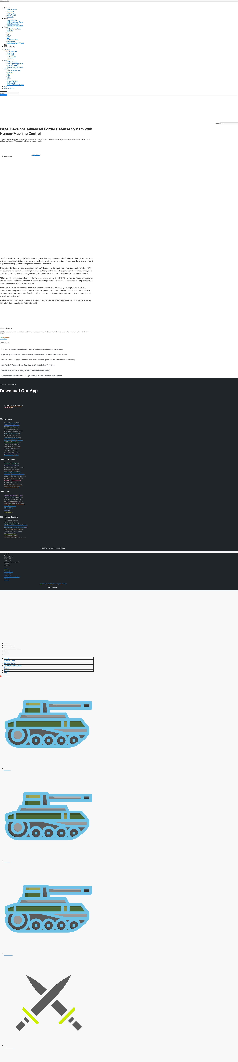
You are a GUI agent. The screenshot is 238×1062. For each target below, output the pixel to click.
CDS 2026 (10, 13)
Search (4, 91)
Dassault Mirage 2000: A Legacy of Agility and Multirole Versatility (25, 370)
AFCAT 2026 (11, 15)
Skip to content (4, 1)
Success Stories (9, 46)
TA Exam (10, 17)
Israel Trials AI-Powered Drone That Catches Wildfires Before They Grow (28, 365)
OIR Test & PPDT (13, 24)
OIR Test (10, 31)
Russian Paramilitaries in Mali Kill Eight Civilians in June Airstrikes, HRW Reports (31, 376)
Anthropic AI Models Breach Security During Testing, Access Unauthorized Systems (32, 349)
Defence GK (11, 41)
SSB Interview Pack (13, 29)
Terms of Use (7, 558)
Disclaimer (6, 563)
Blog (5, 45)
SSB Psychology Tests (15, 22)
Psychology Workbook (15, 25)
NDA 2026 (10, 11)
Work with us (7, 555)
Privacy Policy (7, 560)
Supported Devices (8, 557)
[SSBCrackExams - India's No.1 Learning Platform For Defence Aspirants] (6, 4)
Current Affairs (12, 39)
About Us (6, 553)
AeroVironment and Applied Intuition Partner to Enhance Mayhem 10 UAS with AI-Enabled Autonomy (38, 360)
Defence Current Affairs (15, 43)
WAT (9, 36)
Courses (6, 8)
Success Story (9, 645)
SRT (8, 34)
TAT (8, 32)
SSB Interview (12, 10)
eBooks (6, 27)
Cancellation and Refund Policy (12, 562)
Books (6, 18)
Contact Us (6, 565)
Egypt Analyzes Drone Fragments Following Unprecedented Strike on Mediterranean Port (34, 354)
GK (8, 38)
